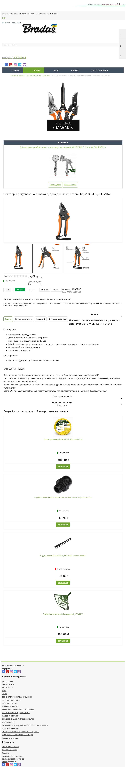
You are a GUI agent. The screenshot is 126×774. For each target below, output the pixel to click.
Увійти (7, 22)
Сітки (4, 691)
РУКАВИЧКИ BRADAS (10, 706)
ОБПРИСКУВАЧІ (8, 722)
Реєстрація (16, 22)
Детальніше (63, 466)
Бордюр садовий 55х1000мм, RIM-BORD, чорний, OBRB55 (63, 556)
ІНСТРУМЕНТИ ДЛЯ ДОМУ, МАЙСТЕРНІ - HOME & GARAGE (25, 725)
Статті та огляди (99, 70)
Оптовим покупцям (26, 13)
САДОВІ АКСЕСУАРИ (10, 716)
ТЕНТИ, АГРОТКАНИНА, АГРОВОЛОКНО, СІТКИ (20, 732)
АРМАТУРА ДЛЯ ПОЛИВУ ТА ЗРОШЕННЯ (18, 709)
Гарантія (5, 753)
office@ (5, 762)
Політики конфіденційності (12, 756)
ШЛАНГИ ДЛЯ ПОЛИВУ (11, 700)
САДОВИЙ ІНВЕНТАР (10, 728)
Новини (74, 70)
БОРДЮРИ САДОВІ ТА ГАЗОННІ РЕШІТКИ (18, 719)
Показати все (70, 185)
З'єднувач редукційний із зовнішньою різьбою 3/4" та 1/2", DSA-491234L (63, 498)
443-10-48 (20, 57)
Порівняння (45, 289)
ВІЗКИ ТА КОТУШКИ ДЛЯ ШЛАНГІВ (16, 713)
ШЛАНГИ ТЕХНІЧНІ (9, 703)
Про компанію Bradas (10, 747)
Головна (16, 70)
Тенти (4, 694)
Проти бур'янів (8, 684)
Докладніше (55, 185)
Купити (20, 289)
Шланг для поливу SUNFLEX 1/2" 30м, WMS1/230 (63, 439)
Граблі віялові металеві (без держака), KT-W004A (63, 614)
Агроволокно (7, 681)
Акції (56, 70)
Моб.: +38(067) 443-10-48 (13, 759)
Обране (56, 289)
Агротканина (7, 687)
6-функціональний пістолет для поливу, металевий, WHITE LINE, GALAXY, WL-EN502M (63, 147)
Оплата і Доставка (9, 13)
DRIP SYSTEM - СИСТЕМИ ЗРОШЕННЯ (17, 697)
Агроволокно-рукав (10, 738)
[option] (63, 231)
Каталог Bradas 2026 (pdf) (47, 13)
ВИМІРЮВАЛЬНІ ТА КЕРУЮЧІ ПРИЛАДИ (17, 735)
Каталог (36, 70)
